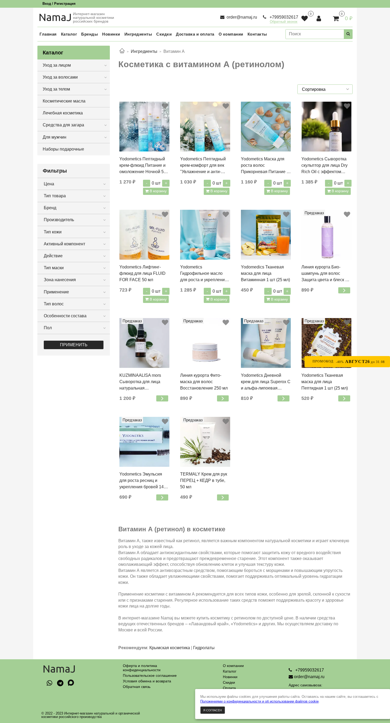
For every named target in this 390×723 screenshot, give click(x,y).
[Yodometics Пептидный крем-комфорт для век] (205, 126)
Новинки (230, 677)
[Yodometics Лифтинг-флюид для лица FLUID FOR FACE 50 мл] (144, 235)
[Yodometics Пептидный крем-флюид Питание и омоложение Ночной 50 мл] (144, 126)
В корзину (158, 191)
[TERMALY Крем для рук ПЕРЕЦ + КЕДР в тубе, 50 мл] (205, 442)
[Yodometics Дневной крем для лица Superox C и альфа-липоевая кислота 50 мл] (266, 343)
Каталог (229, 671)
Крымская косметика (169, 647)
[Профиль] (319, 18)
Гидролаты (204, 647)
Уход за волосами (60, 77)
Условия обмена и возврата (147, 681)
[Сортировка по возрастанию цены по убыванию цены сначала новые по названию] (325, 89)
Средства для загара (63, 125)
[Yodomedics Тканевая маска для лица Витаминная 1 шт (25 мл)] (266, 235)
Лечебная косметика (63, 113)
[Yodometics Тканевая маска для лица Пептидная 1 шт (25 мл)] (326, 343)
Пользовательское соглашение (150, 675)
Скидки (229, 682)
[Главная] (122, 51)
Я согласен (212, 710)
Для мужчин (54, 137)
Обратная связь (136, 687)
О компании (233, 666)
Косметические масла (64, 101)
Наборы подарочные (63, 149)
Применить (74, 345)
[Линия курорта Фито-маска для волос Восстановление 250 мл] (205, 343)
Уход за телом (56, 89)
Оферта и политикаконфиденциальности (142, 668)
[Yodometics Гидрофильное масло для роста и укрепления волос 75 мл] (205, 235)
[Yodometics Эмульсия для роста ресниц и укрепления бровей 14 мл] (144, 442)
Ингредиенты (144, 51)
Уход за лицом (57, 65)
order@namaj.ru (241, 17)
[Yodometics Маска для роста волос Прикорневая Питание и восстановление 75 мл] (266, 126)
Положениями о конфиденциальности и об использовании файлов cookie (259, 701)
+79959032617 (283, 17)
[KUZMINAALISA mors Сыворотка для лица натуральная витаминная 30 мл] (144, 343)
